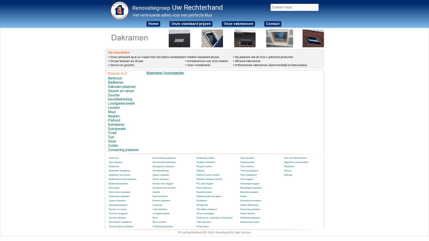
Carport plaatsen (117, 200)
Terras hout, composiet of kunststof (214, 217)
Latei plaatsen (160, 209)
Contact (273, 24)
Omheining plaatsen (163, 226)
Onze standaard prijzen (191, 24)
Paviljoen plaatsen (205, 162)
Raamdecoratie (204, 192)
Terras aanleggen (205, 213)
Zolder (113, 145)
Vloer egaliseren (248, 175)
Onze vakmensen (238, 24)
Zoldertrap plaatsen (250, 217)
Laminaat (157, 205)
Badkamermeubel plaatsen (123, 179)
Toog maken (202, 226)
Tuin (111, 137)
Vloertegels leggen (250, 183)
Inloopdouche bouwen (164, 188)
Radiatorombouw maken (208, 196)
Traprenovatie (247, 162)
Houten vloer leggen (163, 183)
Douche (114, 95)
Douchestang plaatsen (164, 158)
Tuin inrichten (247, 166)
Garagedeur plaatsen (164, 166)
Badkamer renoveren (119, 175)
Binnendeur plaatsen (119, 192)
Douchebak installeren (120, 222)
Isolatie (114, 108)
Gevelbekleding (120, 99)
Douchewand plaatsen (164, 162)
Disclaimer (289, 166)
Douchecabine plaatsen (121, 226)
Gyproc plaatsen (161, 175)
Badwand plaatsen (118, 183)
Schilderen (116, 125)
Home (153, 24)
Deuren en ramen (121, 91)
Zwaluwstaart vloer (249, 222)
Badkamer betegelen (119, 170)
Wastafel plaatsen (249, 192)
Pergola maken (204, 166)
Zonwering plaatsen (123, 150)
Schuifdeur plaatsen (206, 209)
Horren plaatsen (161, 179)
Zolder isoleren (247, 213)
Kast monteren (160, 196)
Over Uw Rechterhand (295, 158)
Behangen (114, 188)
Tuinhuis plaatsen (249, 170)
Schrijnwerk (117, 129)
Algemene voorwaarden (296, 162)
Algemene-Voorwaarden (165, 73)
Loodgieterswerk (121, 103)
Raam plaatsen (204, 188)
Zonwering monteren (250, 200)
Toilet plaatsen (203, 222)
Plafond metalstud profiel (209, 179)
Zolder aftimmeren (249, 205)
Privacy (287, 170)
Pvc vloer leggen (205, 183)
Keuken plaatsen (161, 200)
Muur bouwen (160, 222)
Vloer (112, 141)
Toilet (112, 133)
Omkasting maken (205, 158)
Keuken (114, 116)
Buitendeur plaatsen (119, 196)
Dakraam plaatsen (122, 87)
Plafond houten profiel (207, 175)
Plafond (114, 120)
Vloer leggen (246, 179)
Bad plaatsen (116, 162)
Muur (112, 112)
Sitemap (288, 175)
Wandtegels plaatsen (251, 188)
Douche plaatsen (117, 217)
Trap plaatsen (247, 158)
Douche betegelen (118, 213)
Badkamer (116, 82)
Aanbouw (115, 78)
